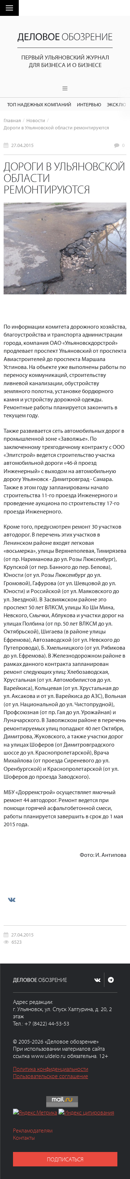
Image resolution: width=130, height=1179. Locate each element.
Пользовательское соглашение (50, 1076)
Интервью (89, 104)
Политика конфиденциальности (50, 1068)
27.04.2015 (22, 145)
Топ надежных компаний (39, 104)
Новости (35, 120)
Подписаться (65, 1159)
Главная (12, 120)
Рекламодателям (32, 1130)
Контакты (24, 1137)
